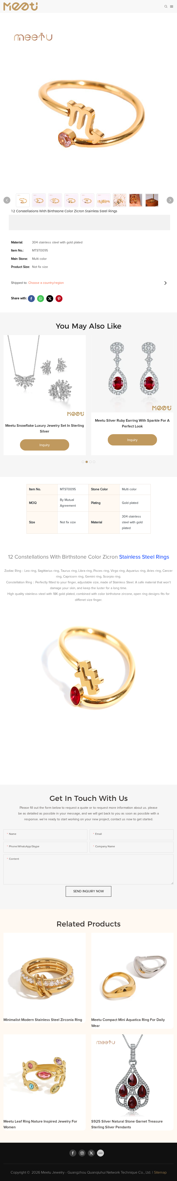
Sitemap (160, 1172)
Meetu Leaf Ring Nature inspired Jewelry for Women (40, 1124)
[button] (83, 462)
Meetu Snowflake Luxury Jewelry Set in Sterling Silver (44, 428)
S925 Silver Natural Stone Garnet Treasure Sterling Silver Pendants (127, 1124)
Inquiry (44, 445)
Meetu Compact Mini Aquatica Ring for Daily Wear (128, 1023)
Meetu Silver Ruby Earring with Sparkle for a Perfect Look (132, 423)
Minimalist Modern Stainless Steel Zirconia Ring (42, 1020)
